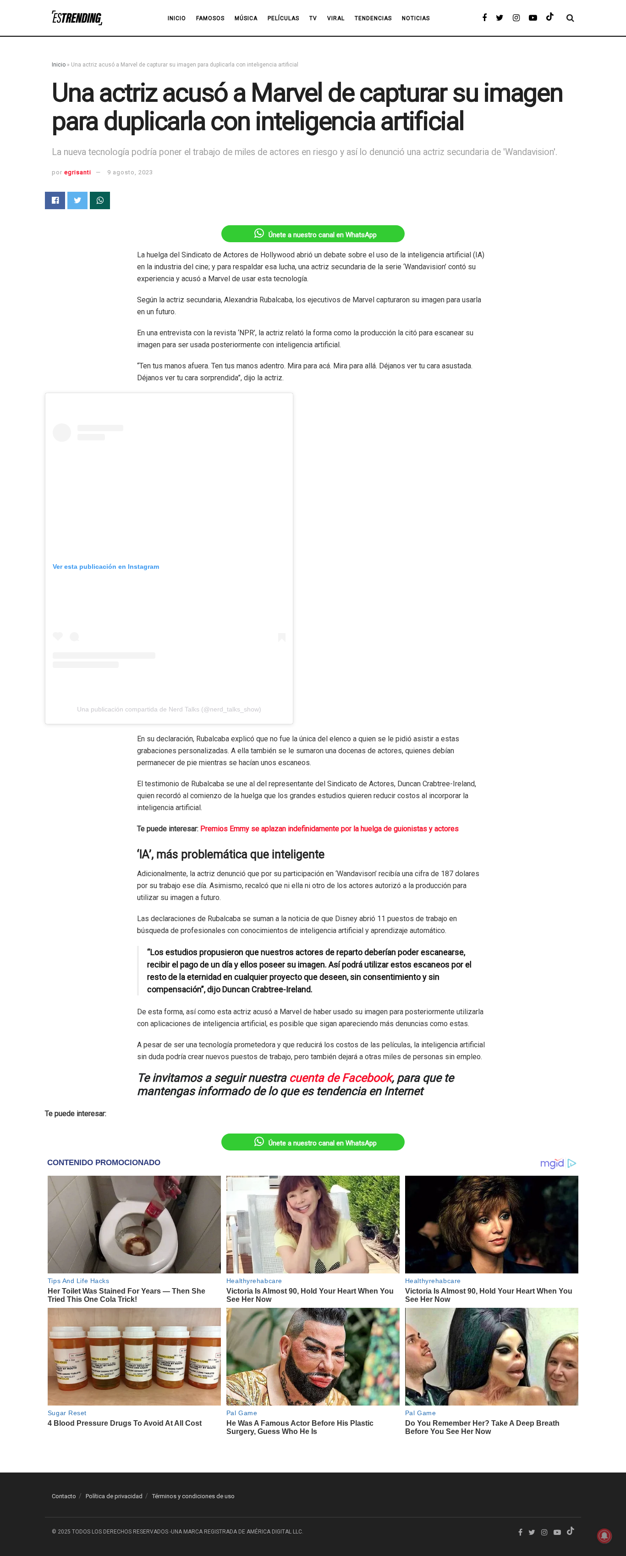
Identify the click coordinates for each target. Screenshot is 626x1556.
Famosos (210, 18)
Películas (283, 18)
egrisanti (77, 172)
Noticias (416, 18)
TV (313, 18)
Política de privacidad (114, 1496)
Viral (336, 18)
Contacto (64, 1496)
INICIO (177, 18)
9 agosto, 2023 (130, 172)
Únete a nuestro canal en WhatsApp (323, 235)
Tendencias (373, 18)
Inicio (59, 64)
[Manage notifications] (604, 1535)
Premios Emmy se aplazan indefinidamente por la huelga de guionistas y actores (329, 828)
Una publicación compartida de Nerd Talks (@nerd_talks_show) (169, 709)
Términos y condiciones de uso (193, 1496)
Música (246, 18)
